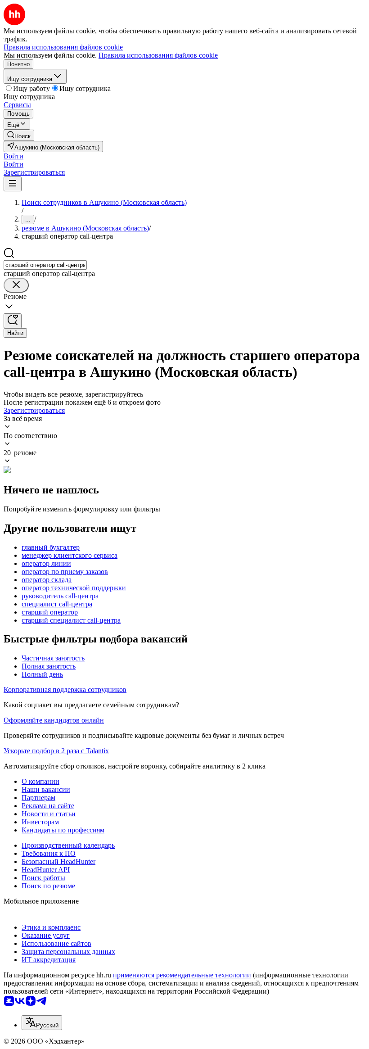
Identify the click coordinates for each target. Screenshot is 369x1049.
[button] (13, 156)
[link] (19, 135)
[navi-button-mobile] (13, 183)
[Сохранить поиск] (13, 320)
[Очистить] (16, 285)
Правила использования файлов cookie (158, 55)
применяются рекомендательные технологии (182, 975)
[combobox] (45, 265)
